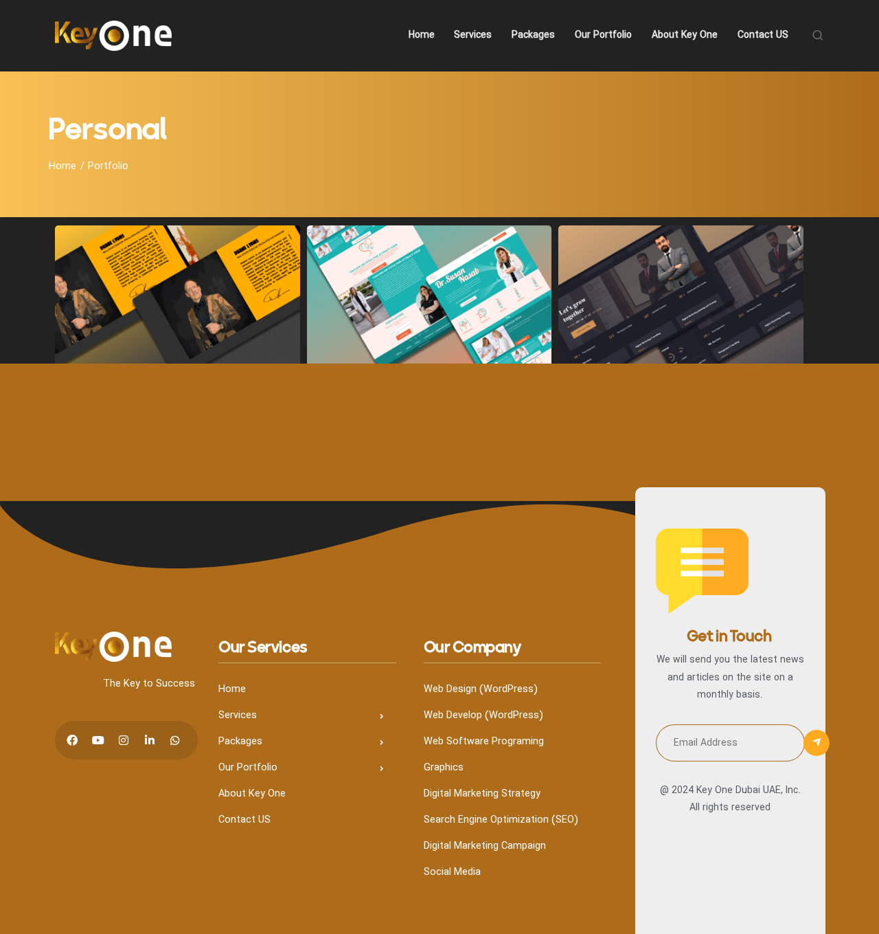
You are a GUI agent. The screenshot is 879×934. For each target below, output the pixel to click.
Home (62, 167)
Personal (134, 260)
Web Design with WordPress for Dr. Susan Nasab (429, 316)
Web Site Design (200, 260)
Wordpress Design (178, 281)
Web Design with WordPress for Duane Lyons (177, 316)
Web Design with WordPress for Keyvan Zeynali (681, 316)
